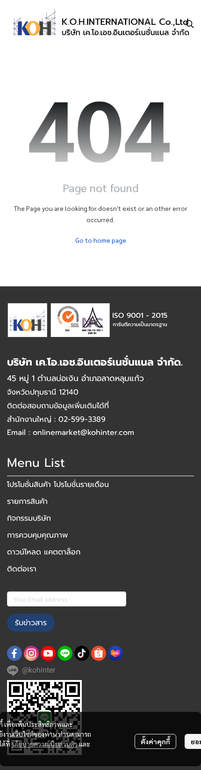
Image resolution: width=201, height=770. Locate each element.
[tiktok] (81, 653)
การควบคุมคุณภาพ (37, 535)
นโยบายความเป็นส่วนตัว (45, 744)
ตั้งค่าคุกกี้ (155, 741)
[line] (64, 653)
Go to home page (100, 240)
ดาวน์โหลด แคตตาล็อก (43, 552)
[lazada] (115, 653)
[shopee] (98, 653)
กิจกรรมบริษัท (29, 518)
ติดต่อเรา (21, 569)
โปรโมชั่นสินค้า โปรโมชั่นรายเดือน (58, 484)
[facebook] (14, 653)
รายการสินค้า (27, 501)
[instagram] (31, 653)
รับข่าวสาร (31, 622)
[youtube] (48, 653)
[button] (189, 23)
